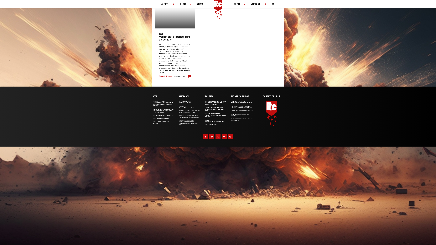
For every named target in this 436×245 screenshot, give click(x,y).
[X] (218, 136)
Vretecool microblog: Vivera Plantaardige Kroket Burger (189, 116)
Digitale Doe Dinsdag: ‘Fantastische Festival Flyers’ (241, 102)
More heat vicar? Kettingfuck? (242, 111)
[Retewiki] (230, 136)
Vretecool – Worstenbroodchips (186, 106)
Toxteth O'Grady (165, 76)
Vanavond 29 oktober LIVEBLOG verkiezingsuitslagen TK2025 (215, 115)
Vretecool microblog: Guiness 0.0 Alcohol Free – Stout (189, 111)
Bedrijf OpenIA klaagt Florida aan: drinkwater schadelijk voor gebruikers (163, 110)
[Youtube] (224, 136)
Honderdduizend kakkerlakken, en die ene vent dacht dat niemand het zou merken (163, 104)
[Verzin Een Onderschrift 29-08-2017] (175, 18)
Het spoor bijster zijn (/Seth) (163, 115)
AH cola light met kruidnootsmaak (185, 102)
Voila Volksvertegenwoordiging (214, 120)
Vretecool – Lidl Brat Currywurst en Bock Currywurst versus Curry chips (188, 123)
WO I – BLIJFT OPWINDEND (161, 118)
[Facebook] (205, 136)
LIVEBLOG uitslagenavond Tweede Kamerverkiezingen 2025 (214, 109)
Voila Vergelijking (211, 125)
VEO (161, 34)
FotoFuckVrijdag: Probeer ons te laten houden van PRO (241, 106)
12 (189, 76)
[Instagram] (211, 136)
